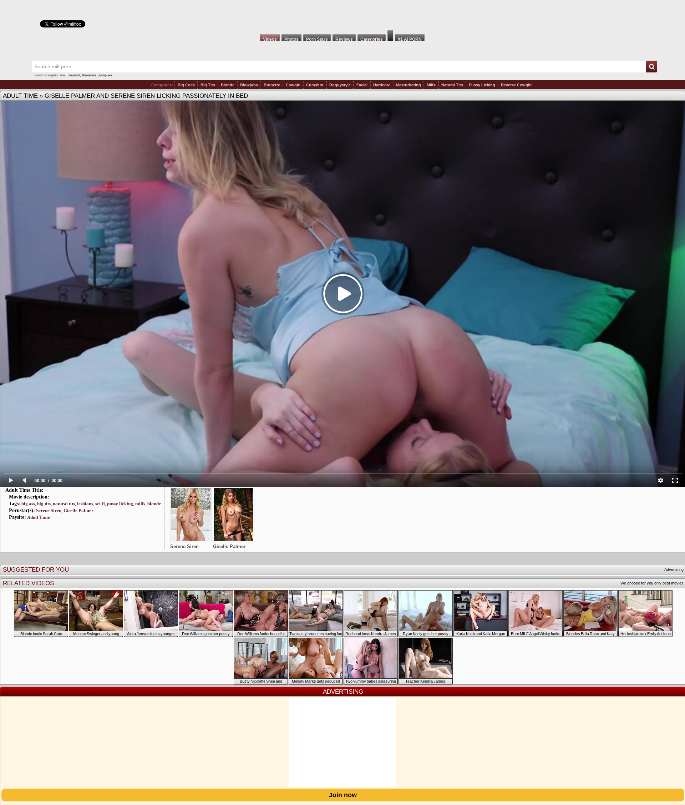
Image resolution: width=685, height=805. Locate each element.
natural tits (64, 503)
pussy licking (120, 503)
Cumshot (315, 85)
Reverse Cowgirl (516, 85)
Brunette (272, 85)
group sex (105, 75)
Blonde (227, 85)
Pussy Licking (482, 85)
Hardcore (381, 85)
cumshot (74, 75)
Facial (361, 85)
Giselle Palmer (78, 510)
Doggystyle (340, 85)
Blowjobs (249, 85)
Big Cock (186, 85)
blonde (154, 503)
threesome (89, 75)
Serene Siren (48, 510)
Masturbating (408, 85)
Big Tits (208, 85)
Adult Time (20, 95)
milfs (140, 503)
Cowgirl (293, 85)
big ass (28, 503)
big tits (44, 503)
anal (63, 75)
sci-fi (100, 503)
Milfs (431, 85)
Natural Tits (452, 85)
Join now (343, 795)
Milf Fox (342, 15)
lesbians (85, 503)
